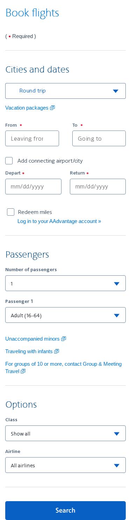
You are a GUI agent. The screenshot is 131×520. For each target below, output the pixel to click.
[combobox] (72, 90)
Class (11, 419)
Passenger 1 (19, 301)
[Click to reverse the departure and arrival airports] (65, 138)
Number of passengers (31, 269)
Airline (12, 451)
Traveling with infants (32, 351)
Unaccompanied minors (35, 339)
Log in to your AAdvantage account (57, 221)
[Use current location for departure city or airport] (51, 138)
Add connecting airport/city (49, 160)
